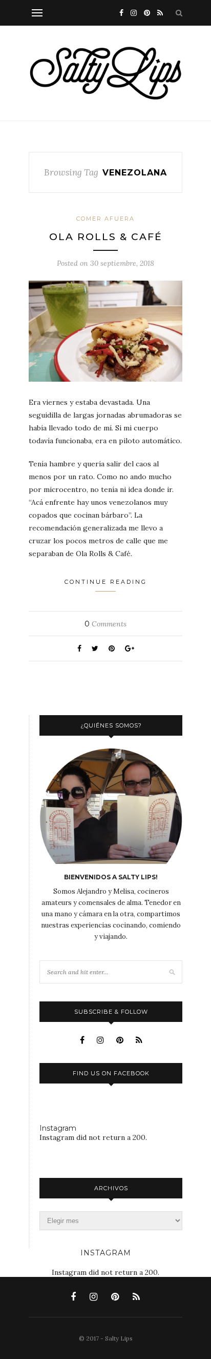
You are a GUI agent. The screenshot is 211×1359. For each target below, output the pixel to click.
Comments (105, 623)
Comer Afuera (105, 218)
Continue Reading (106, 581)
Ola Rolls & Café (105, 237)
